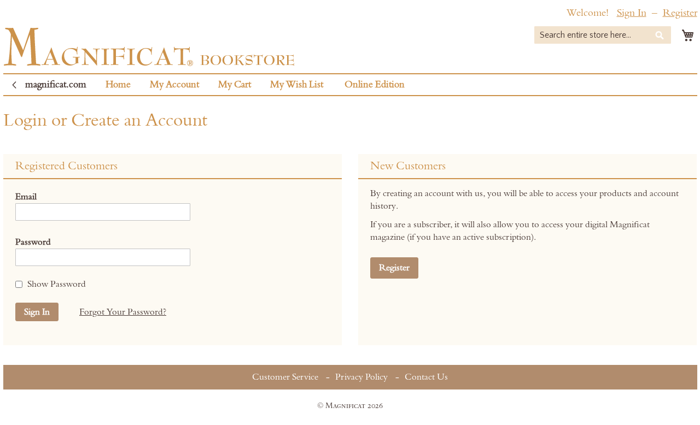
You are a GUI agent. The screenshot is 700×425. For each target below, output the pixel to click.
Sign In (631, 13)
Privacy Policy (361, 376)
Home (118, 85)
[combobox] (602, 35)
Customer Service (285, 376)
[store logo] (149, 46)
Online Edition (375, 85)
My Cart (234, 85)
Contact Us (426, 376)
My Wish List (296, 85)
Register (680, 13)
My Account (174, 85)
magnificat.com (55, 85)
